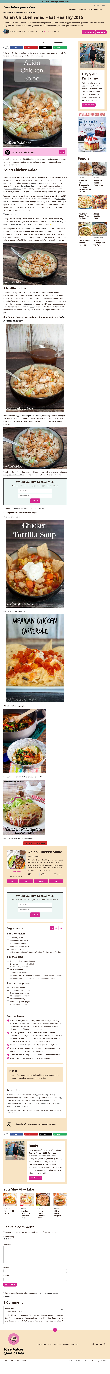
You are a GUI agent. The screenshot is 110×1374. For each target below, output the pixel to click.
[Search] (105, 9)
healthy (32, 307)
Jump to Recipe (88, 32)
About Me (96, 5)
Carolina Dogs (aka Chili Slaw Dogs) (25, 1214)
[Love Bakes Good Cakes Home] (19, 7)
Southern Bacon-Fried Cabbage (84, 216)
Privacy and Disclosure (84, 1361)
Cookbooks (82, 9)
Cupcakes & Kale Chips (39, 183)
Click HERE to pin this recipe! (35, 843)
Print (56, 881)
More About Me (35, 1177)
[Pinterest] (105, 1344)
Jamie (13, 31)
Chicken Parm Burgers (57, 1213)
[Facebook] (101, 1344)
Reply (63, 1309)
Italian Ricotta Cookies (97, 216)
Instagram (34, 508)
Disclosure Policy (58, 42)
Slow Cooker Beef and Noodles (84, 242)
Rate (41, 881)
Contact (103, 5)
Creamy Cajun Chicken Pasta (41, 1214)
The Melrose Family (13, 189)
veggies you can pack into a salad (28, 416)
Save (13, 881)
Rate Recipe (101, 32)
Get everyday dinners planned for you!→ (55, 2)
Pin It (62, 152)
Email (6, 1276)
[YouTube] (97, 1344)
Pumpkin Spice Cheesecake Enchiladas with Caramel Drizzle (85, 186)
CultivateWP (102, 1361)
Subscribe (98, 9)
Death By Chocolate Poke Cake (98, 182)
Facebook (16, 508)
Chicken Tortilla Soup (11, 517)
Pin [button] (26, 881)
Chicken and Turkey (29, 12)
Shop (90, 9)
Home (5, 12)
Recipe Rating (8, 1237)
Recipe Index (71, 9)
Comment (7, 1244)
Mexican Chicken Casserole (14, 611)
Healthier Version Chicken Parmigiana (18, 838)
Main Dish (19, 12)
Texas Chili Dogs (9, 1212)
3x (61, 928)
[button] (44, 31)
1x (52, 928)
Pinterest (24, 508)
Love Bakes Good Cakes (26, 186)
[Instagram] (93, 1344)
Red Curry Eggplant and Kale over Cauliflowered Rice (24, 777)
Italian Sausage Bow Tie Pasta (99, 242)
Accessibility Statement (70, 1361)
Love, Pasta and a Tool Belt (36, 229)
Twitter (41, 508)
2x (56, 928)
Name (6, 1268)
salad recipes (27, 304)
